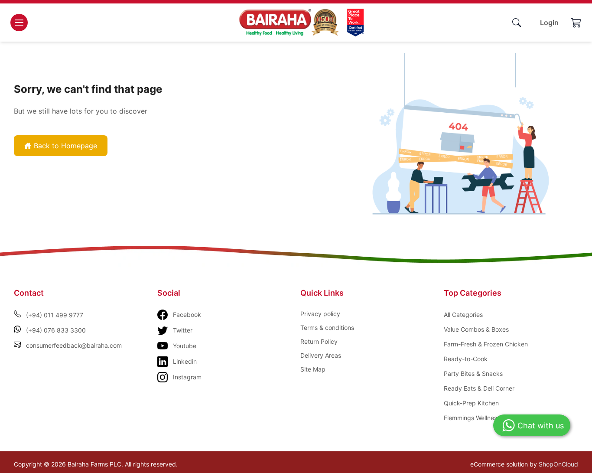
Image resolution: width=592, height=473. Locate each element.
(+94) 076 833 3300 (56, 330)
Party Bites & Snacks (473, 373)
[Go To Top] (561, 450)
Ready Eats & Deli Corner (479, 388)
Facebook (187, 314)
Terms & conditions (327, 327)
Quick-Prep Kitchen (471, 403)
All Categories (463, 314)
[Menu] (19, 22)
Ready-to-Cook (466, 358)
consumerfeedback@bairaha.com (74, 345)
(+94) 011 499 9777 (54, 315)
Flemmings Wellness (472, 417)
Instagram (187, 377)
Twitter (182, 330)
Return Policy (319, 341)
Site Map (312, 369)
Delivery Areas (320, 355)
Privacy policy (320, 313)
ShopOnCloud (558, 464)
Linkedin (185, 361)
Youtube (184, 345)
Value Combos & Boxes (476, 329)
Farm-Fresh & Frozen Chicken (486, 344)
